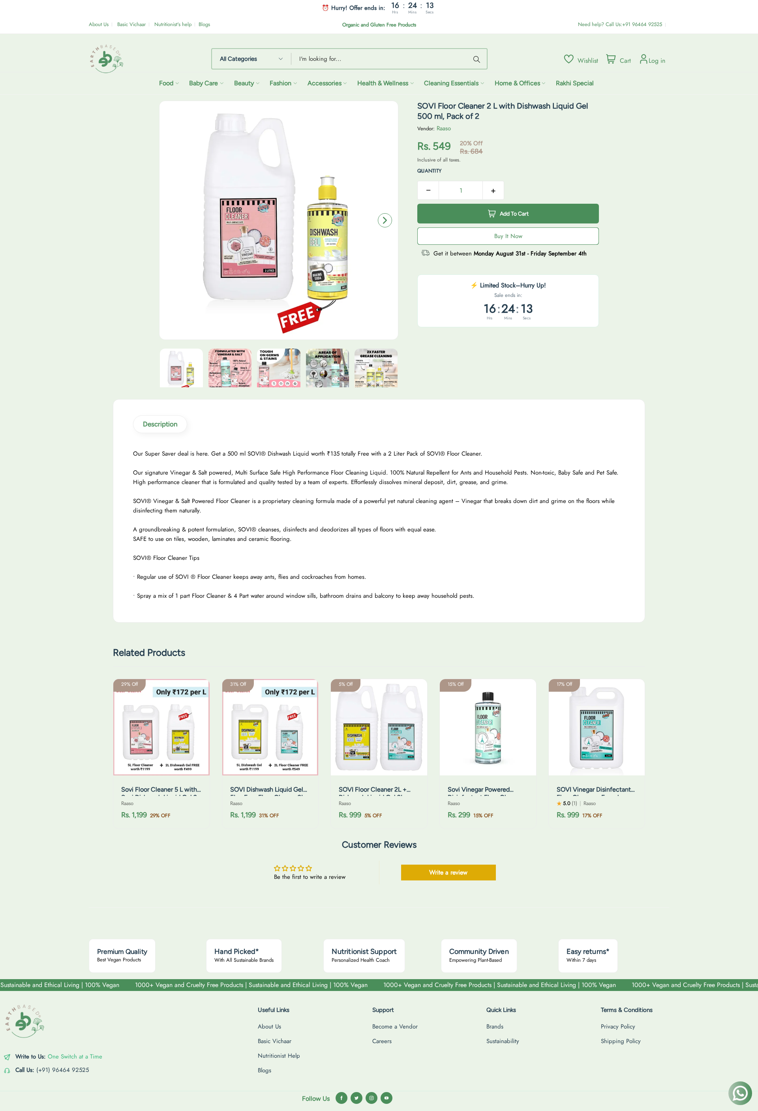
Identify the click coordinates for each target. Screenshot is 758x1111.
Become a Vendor (395, 1026)
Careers (382, 1041)
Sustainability (502, 1041)
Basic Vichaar (131, 24)
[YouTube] (386, 1098)
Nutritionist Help (279, 1055)
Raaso (444, 128)
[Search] (478, 59)
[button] (385, 220)
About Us (99, 24)
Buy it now (508, 236)
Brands (494, 1026)
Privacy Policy (618, 1026)
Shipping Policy (621, 1041)
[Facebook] (341, 1098)
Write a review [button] (448, 872)
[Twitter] (356, 1098)
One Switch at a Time (75, 1056)
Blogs (204, 24)
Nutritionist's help (172, 24)
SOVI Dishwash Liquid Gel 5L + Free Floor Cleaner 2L (267, 793)
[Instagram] (371, 1098)
